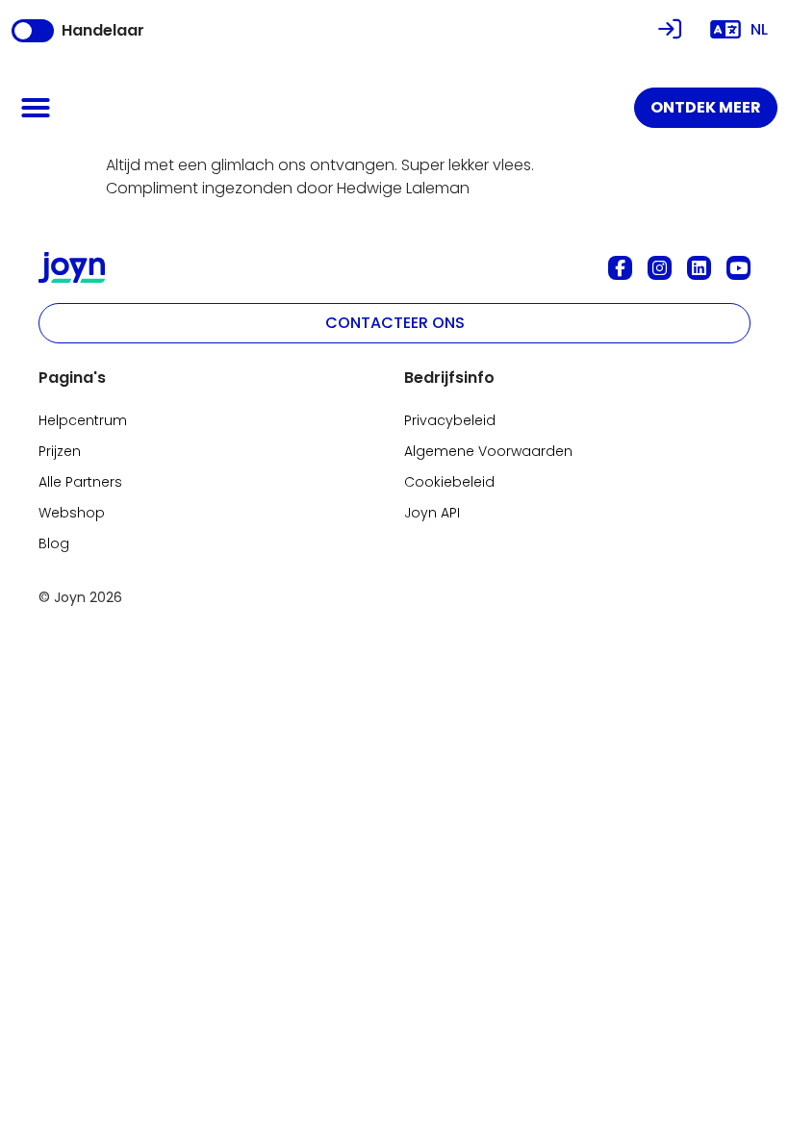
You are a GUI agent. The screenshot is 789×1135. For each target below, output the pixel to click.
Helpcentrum (82, 420)
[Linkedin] (699, 268)
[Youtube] (738, 268)
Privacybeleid (450, 420)
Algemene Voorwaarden (488, 451)
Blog (53, 543)
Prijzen (59, 451)
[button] (36, 108)
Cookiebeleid (449, 482)
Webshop (71, 512)
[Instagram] (660, 268)
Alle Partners (80, 482)
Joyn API (432, 512)
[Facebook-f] (620, 268)
